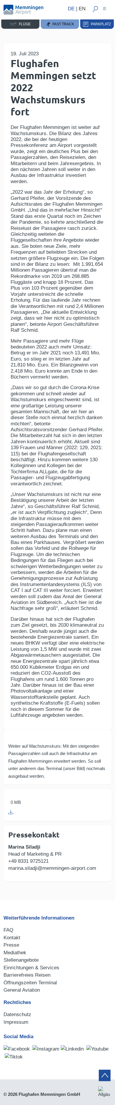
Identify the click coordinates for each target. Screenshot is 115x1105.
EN (82, 8)
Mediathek (15, 952)
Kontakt (12, 937)
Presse (11, 945)
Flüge (23, 24)
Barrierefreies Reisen (27, 975)
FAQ (8, 930)
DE (71, 8)
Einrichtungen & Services (31, 967)
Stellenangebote (21, 960)
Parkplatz (99, 24)
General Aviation (22, 990)
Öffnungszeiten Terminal (30, 982)
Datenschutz (17, 1014)
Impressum (16, 1022)
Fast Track (62, 24)
